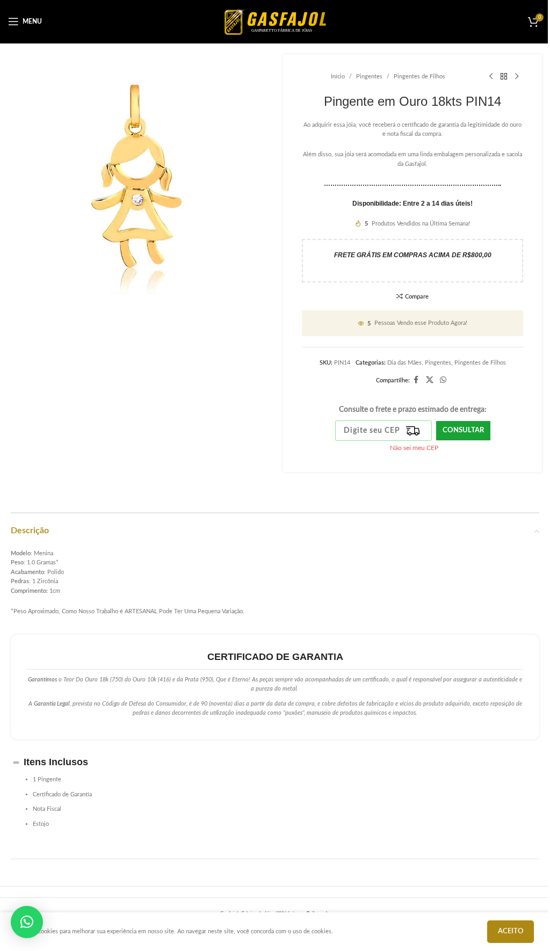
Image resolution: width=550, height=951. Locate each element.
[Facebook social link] (416, 380)
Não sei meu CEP (414, 448)
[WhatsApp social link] (443, 380)
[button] (27, 922)
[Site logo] (275, 21)
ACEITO (510, 931)
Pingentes (369, 76)
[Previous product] (490, 76)
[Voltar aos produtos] (503, 76)
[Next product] (516, 76)
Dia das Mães (404, 363)
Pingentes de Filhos (419, 76)
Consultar (463, 430)
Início (338, 76)
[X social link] (430, 380)
